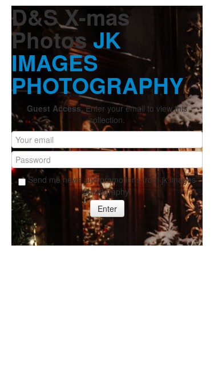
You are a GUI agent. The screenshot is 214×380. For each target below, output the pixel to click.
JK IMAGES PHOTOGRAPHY (97, 62)
